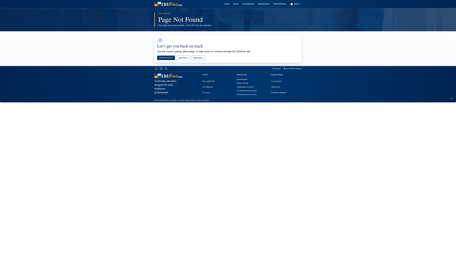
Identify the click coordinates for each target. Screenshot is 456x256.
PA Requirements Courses (246, 94)
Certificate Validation (278, 93)
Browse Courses (166, 58)
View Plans (183, 58)
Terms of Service (203, 100)
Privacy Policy (190, 100)
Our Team (206, 93)
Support (277, 68)
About (235, 4)
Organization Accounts (245, 87)
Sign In (297, 4)
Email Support (276, 81)
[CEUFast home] (168, 4)
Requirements (264, 4)
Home (227, 4)
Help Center (198, 58)
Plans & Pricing (280, 4)
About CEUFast (208, 81)
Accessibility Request (293, 68)
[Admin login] (451, 98)
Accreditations (248, 4)
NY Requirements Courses (247, 91)
